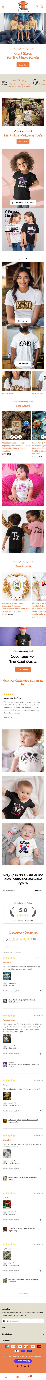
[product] (6, 1376)
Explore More (23, 669)
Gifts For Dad (23, 363)
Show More (18, 1032)
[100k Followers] (25, 1366)
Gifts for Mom (23, 321)
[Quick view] (20, 437)
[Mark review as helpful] (40, 991)
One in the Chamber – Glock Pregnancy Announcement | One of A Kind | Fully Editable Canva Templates (16, 447)
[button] (41, 6)
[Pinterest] (18, 1366)
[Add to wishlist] (16, 437)
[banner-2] (23, 294)
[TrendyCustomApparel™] (23, 6)
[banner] (23, 178)
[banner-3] (23, 347)
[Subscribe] (41, 1321)
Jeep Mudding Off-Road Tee (23, 202)
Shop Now (23, 65)
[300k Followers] (21, 1366)
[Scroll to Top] (42, 1368)
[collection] (17, 1377)
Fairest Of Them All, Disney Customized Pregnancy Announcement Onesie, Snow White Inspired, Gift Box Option (16, 607)
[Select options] (12, 437)
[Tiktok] (28, 1366)
